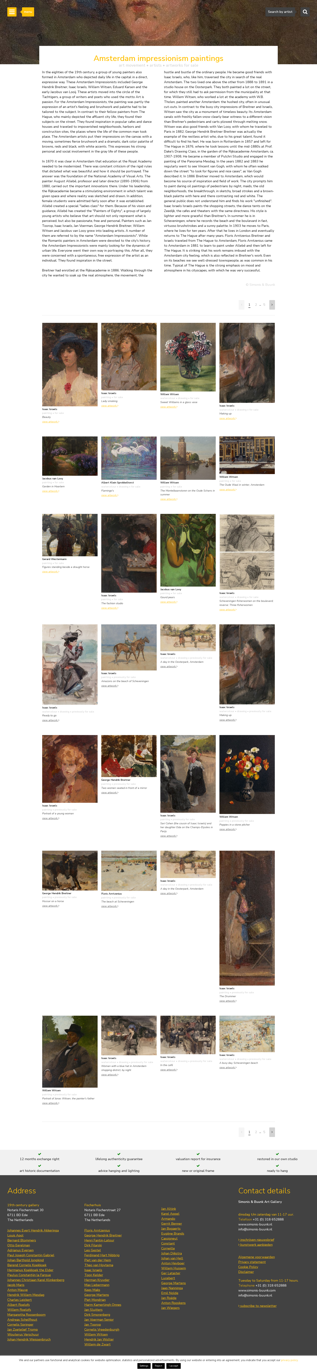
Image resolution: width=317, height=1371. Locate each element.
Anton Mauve (17, 1290)
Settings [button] (144, 1366)
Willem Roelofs (19, 1309)
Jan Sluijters (93, 1309)
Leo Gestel (92, 1250)
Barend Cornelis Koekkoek (26, 1265)
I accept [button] (173, 1366)
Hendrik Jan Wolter (99, 1339)
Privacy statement (252, 1262)
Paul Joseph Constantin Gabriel (30, 1255)
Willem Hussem (173, 1268)
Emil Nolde (169, 1293)
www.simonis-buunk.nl (255, 1224)
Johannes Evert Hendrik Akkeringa (33, 1230)
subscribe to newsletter (258, 1306)
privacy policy (289, 1360)
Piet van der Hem (97, 1260)
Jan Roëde (168, 1298)
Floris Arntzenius (97, 1230)
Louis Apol (15, 1235)
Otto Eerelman (18, 1245)
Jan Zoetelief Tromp (22, 1329)
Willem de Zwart (97, 1344)
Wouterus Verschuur (23, 1334)
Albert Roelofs (18, 1305)
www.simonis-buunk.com (257, 1290)
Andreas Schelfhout (22, 1319)
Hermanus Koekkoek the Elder (30, 1270)
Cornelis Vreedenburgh (101, 1329)
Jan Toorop (92, 1324)
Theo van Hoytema (98, 1265)
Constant (168, 1243)
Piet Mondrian (95, 1300)
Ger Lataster (170, 1273)
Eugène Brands (172, 1233)
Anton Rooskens (173, 1303)
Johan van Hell (172, 1258)
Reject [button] (158, 1366)
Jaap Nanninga (172, 1288)
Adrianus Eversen (20, 1250)
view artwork (50, 421)
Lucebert (168, 1278)
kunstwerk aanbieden (256, 1245)
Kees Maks (92, 1290)
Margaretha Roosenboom (26, 1314)
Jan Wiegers (170, 1308)
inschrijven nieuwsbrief (256, 1240)
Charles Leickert (19, 1300)
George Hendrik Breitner (103, 1235)
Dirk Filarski (93, 1245)
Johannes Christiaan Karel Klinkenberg (35, 1280)
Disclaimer (246, 1272)
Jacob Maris (15, 1285)
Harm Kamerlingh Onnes (102, 1305)
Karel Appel (170, 1214)
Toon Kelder (93, 1275)
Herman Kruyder (97, 1280)
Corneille (168, 1248)
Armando (168, 1218)
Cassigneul (169, 1238)
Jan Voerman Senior (99, 1319)
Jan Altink (168, 1209)
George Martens (96, 1295)
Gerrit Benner (171, 1223)
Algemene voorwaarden (256, 1257)
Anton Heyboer (173, 1263)
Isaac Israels (93, 1270)
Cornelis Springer (20, 1324)
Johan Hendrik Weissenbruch (29, 1339)
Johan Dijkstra (171, 1253)
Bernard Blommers (21, 1240)
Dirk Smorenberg (97, 1314)
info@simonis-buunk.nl (255, 1229)
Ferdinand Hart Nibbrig (102, 1255)
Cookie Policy (248, 1267)
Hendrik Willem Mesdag (25, 1295)
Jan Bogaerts (171, 1228)
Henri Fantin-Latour (99, 1240)
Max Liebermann (96, 1285)
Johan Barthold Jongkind (25, 1260)
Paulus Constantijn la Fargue (29, 1275)
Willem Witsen (96, 1334)
